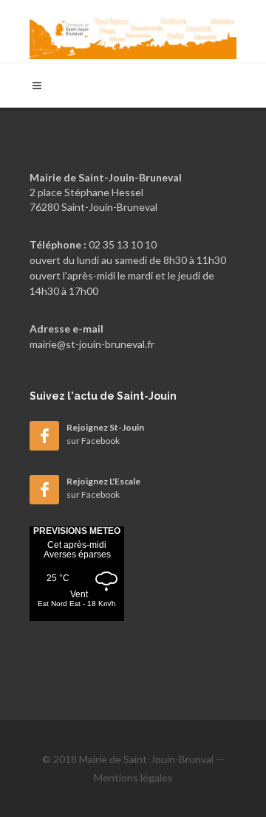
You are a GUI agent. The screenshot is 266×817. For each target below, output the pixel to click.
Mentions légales (133, 777)
